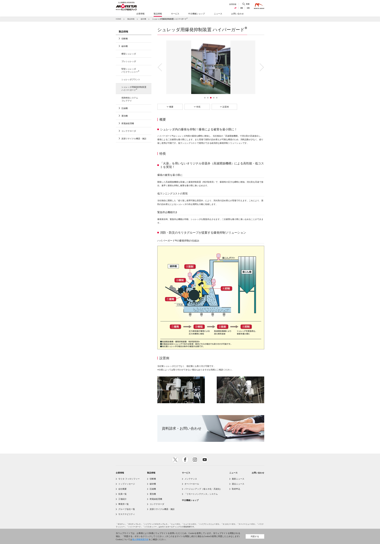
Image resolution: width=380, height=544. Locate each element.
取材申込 (236, 489)
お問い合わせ (258, 472)
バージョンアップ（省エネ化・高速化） (203, 489)
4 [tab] (213, 97)
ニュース (233, 472)
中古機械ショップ (190, 500)
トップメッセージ (126, 484)
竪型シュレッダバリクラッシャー (130, 70)
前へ (160, 67)
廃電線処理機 (127, 123)
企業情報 (120, 472)
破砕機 (124, 46)
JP (235, 8)
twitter (175, 459)
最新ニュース (238, 478)
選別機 (124, 116)
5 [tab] (216, 97)
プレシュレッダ (128, 61)
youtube (204, 459)
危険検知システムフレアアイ (129, 99)
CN (248, 8)
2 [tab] (208, 97)
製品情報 (123, 31)
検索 (248, 4)
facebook (185, 459)
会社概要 (122, 489)
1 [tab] (205, 97)
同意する (255, 536)
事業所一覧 (123, 504)
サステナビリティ (126, 514)
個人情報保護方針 (140, 539)
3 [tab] (211, 97)
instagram (194, 459)
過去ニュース (238, 484)
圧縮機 (124, 108)
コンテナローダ (128, 131)
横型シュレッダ (128, 53)
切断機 (124, 38)
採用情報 (232, 4)
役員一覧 (122, 494)
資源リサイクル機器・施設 (133, 138)
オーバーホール (192, 484)
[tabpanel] (210, 67)
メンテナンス (191, 478)
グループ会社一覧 (126, 509)
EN (241, 8)
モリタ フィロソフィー (129, 478)
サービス (186, 472)
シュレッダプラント (130, 79)
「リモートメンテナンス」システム (201, 494)
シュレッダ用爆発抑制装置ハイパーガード (133, 88)
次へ (261, 67)
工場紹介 (122, 499)
